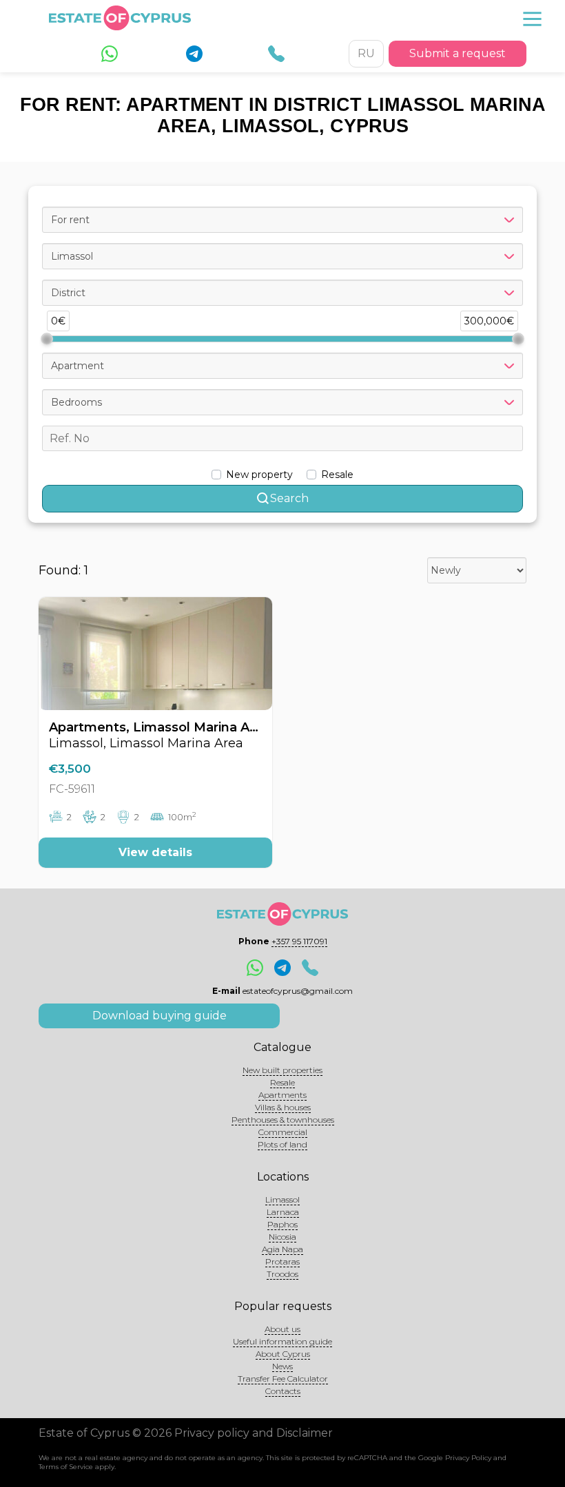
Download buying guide (159, 1015)
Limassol (282, 1199)
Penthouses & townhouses (283, 1119)
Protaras (282, 1261)
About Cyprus (283, 1354)
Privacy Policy (468, 1457)
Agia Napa (282, 1249)
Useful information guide (282, 1341)
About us (282, 1329)
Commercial (282, 1132)
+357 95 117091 (299, 941)
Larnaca (283, 1212)
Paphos (282, 1224)
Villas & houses (283, 1107)
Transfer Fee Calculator (283, 1378)
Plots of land (282, 1144)
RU (366, 53)
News (282, 1366)
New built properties (282, 1070)
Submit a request (457, 53)
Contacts (282, 1391)
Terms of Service (66, 1466)
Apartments (282, 1095)
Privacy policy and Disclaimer (253, 1432)
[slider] (47, 339)
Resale (282, 1082)
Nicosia (282, 1236)
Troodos (282, 1274)
